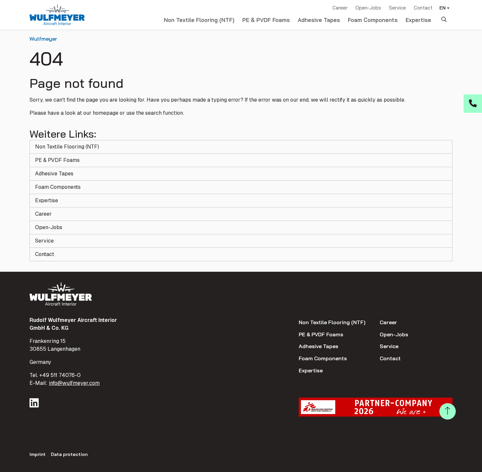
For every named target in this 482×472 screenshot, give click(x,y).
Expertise (418, 19)
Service (397, 8)
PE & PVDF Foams (266, 19)
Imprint (38, 454)
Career (340, 8)
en (442, 8)
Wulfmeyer (43, 38)
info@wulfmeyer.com (74, 383)
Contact (423, 8)
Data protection (69, 454)
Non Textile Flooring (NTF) (199, 19)
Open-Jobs (368, 8)
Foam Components (373, 19)
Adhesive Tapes (319, 19)
